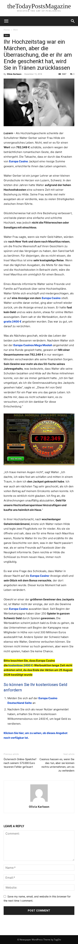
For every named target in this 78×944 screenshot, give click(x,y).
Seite (28, 703)
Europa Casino (18, 161)
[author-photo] (39, 801)
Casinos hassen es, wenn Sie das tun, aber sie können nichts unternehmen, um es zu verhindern (57, 765)
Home (7, 29)
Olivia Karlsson (14, 74)
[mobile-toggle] (6, 21)
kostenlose (15, 665)
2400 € (28, 665)
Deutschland (15, 703)
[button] (73, 21)
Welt (15, 29)
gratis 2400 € (12, 321)
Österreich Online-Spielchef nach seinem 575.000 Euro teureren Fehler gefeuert (20, 763)
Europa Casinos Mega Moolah (32, 345)
